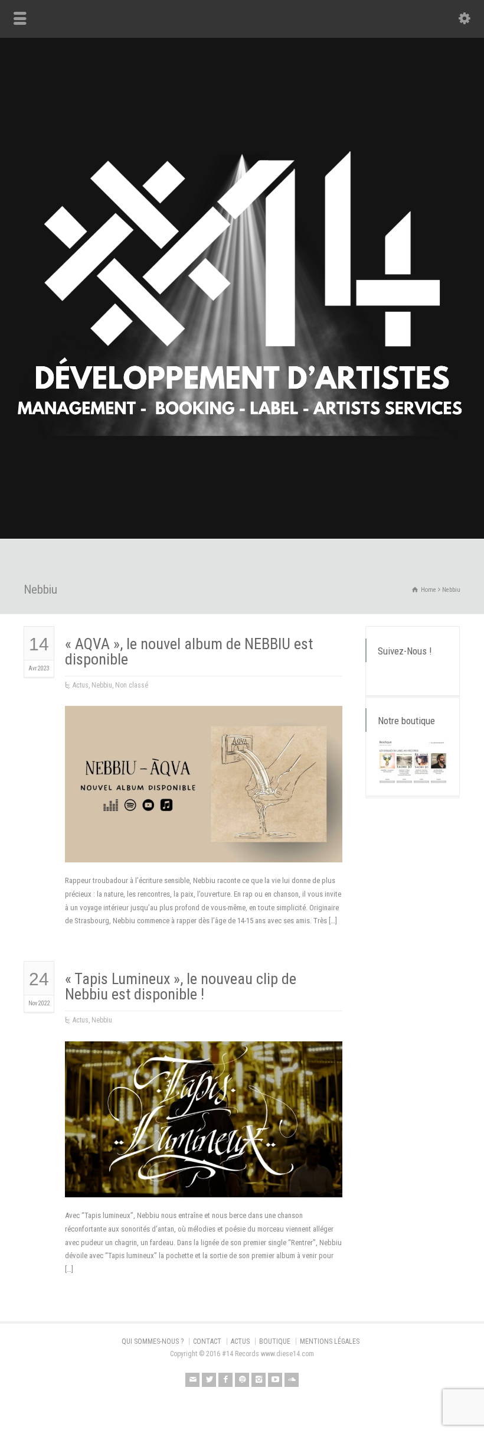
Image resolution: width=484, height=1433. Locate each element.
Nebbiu (101, 685)
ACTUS (240, 1341)
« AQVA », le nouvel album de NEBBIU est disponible (189, 651)
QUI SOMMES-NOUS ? (153, 1341)
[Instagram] (258, 1380)
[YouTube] (275, 1380)
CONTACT (207, 1341)
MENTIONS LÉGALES (329, 1341)
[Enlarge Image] (203, 720)
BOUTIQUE (274, 1341)
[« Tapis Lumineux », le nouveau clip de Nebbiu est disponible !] (203, 1183)
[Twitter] (209, 1380)
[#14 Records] (242, 513)
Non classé (131, 685)
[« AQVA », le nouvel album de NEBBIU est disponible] (203, 848)
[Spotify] (242, 1380)
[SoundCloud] (291, 1380)
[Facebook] (225, 1380)
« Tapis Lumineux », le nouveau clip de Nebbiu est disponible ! (180, 986)
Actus (81, 685)
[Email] (192, 1380)
